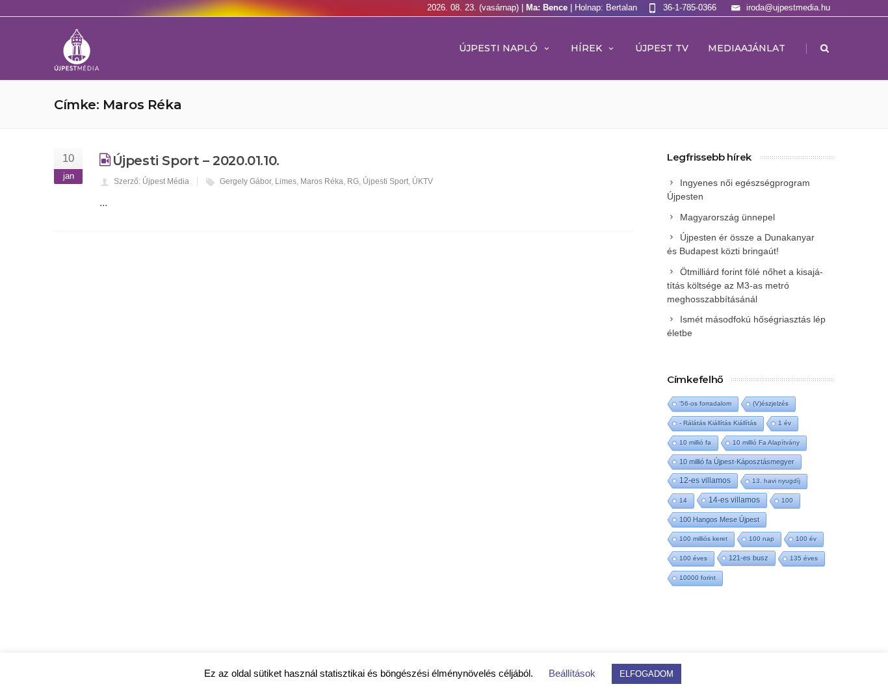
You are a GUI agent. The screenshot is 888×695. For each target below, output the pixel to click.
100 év (806, 538)
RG (353, 181)
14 (683, 500)
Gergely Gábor (245, 181)
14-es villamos (734, 500)
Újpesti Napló (498, 48)
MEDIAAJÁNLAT (746, 48)
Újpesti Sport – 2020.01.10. (196, 160)
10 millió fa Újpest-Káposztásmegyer (736, 462)
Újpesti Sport (385, 181)
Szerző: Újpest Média (151, 181)
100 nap (761, 538)
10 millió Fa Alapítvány (766, 442)
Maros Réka (321, 181)
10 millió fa (695, 442)
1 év (784, 422)
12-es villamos (705, 480)
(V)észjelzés (771, 403)
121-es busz (748, 558)
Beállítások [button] (572, 673)
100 (787, 500)
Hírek (586, 48)
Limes (285, 181)
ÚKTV (422, 181)
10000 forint (697, 577)
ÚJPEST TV (661, 48)
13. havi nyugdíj (776, 480)
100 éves (693, 558)
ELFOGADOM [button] (646, 674)
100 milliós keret (703, 538)
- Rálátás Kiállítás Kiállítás (718, 422)
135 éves (804, 558)
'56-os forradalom (705, 403)
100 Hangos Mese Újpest (719, 519)
